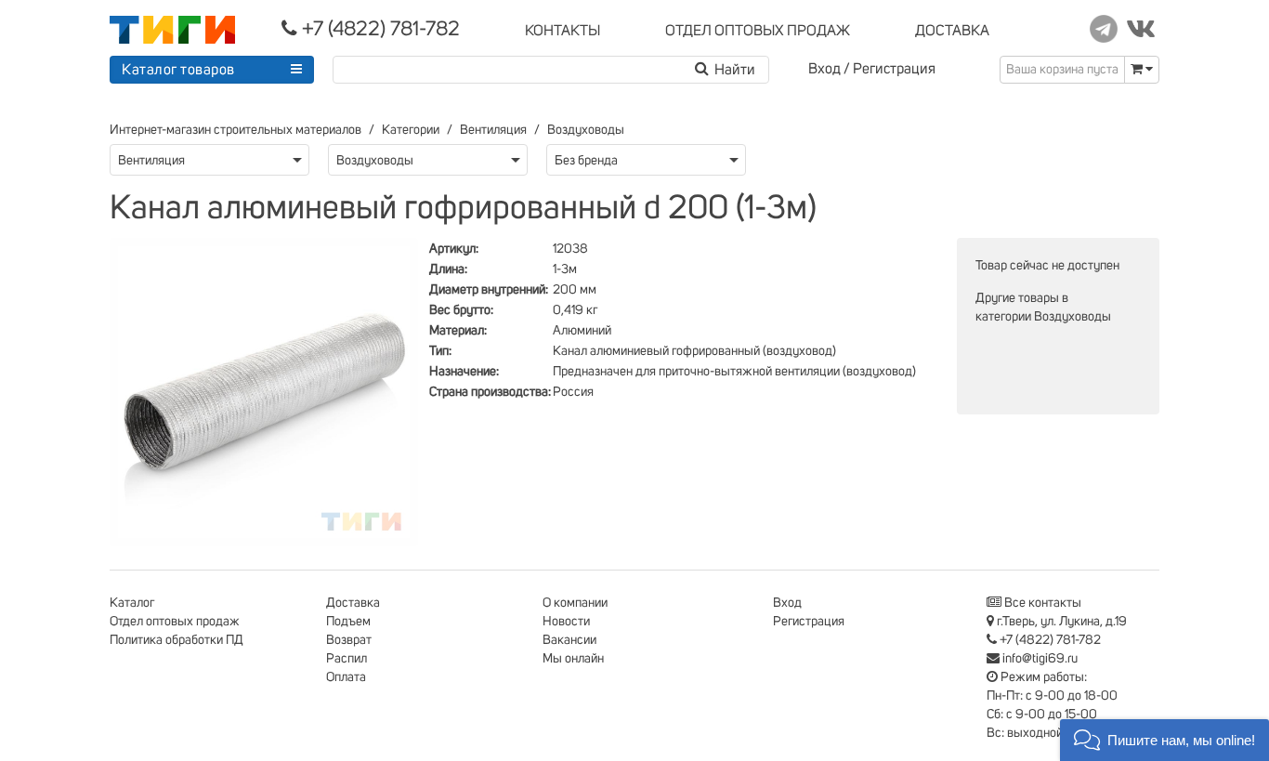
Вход (824, 68)
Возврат (349, 640)
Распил (346, 658)
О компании (575, 603)
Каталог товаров (178, 69)
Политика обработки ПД (176, 640)
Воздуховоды (585, 130)
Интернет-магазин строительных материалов (235, 130)
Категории (410, 130)
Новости (566, 621)
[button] (1164, 740)
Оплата (346, 677)
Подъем (348, 621)
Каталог (132, 603)
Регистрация (894, 68)
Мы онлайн (573, 658)
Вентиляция (493, 130)
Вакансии (569, 640)
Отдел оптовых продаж (175, 621)
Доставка (353, 603)
